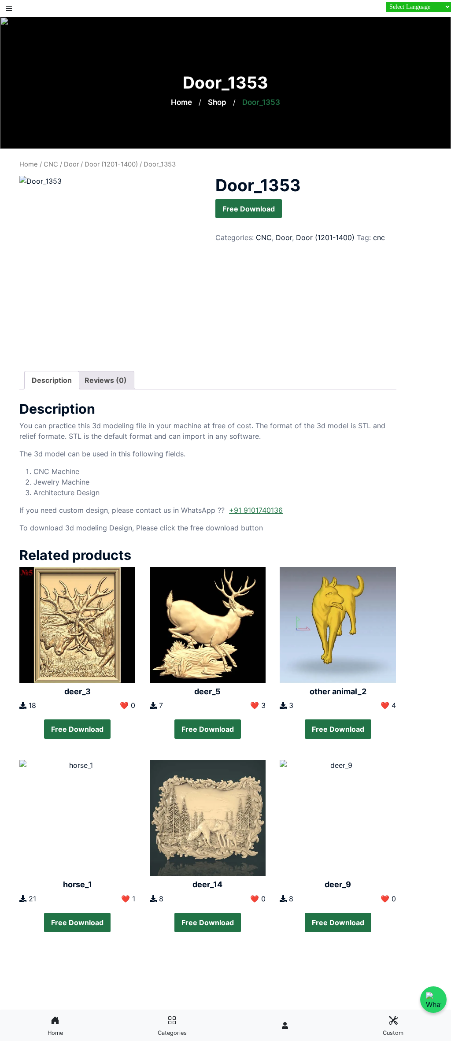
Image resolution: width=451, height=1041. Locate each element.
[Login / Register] (285, 1025)
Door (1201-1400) (111, 164)
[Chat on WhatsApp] (433, 999)
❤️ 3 (258, 705)
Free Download (248, 208)
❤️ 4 (388, 705)
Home (181, 102)
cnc (379, 237)
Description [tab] (52, 380)
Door (71, 164)
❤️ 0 (127, 705)
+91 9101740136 (256, 510)
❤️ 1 (128, 898)
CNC (51, 164)
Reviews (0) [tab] (106, 380)
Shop (217, 102)
